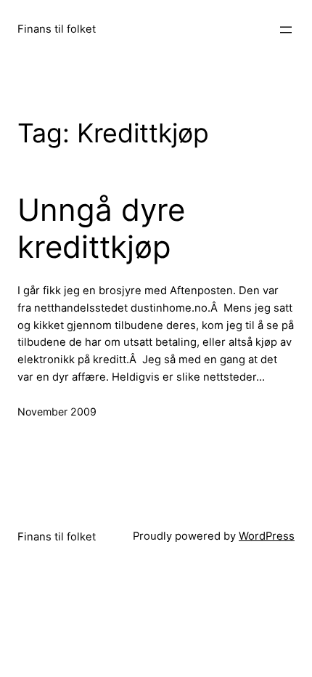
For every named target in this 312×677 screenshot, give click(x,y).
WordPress (267, 536)
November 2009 (57, 411)
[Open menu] (286, 29)
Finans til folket (56, 29)
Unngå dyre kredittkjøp (101, 228)
